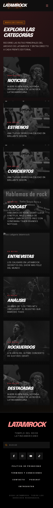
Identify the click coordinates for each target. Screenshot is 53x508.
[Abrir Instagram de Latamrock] (22, 456)
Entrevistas (26, 486)
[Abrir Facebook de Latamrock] (13, 456)
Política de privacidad (26, 466)
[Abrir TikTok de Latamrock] (39, 456)
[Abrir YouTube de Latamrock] (30, 456)
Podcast (34, 480)
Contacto (18, 480)
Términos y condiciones (26, 473)
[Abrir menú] (47, 6)
